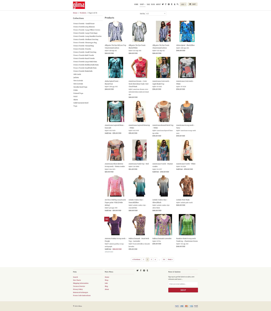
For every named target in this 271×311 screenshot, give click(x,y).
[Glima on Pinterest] (169, 4)
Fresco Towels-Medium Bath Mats (86, 65)
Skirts (75, 100)
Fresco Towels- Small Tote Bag (84, 52)
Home (136, 4)
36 (164, 259)
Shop (142, 4)
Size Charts (77, 280)
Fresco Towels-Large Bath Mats (85, 62)
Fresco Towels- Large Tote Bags (85, 33)
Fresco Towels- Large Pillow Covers (86, 30)
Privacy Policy (78, 289)
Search (75, 277)
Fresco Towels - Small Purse (83, 24)
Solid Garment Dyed (80, 103)
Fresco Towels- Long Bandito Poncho (87, 36)
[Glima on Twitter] (163, 4)
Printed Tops (78, 93)
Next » (170, 259)
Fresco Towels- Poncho (82, 49)
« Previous (136, 259)
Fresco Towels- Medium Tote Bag (85, 39)
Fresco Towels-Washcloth (82, 71)
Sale (148, 4)
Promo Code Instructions (82, 295)
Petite (75, 90)
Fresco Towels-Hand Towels (84, 58)
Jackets (76, 77)
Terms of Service (79, 286)
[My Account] (175, 4)
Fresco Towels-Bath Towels (83, 55)
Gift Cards (77, 74)
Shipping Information (80, 283)
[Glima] (80, 5)
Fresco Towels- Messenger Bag (85, 43)
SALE (75, 96)
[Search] (178, 4)
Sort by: (142, 14)
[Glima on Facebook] (166, 4)
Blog (153, 4)
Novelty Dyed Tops (80, 87)
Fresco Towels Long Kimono (84, 27)
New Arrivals (78, 81)
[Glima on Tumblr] (172, 4)
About (158, 4)
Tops (75, 106)
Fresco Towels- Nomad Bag (83, 46)
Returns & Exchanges (80, 292)
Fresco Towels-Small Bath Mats (85, 68)
